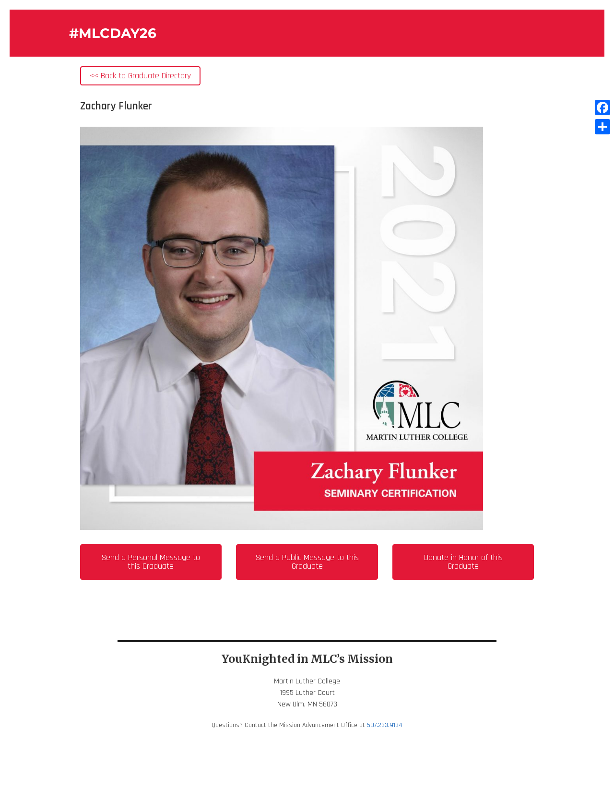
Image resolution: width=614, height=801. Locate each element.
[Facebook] (602, 107)
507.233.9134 (384, 725)
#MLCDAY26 (112, 33)
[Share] (602, 126)
